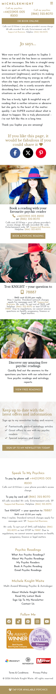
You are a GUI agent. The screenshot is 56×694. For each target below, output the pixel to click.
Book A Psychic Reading (28, 236)
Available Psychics (29, 690)
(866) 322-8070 (42, 13)
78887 (31, 292)
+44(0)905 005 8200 (30, 216)
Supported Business (16, 32)
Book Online (28, 21)
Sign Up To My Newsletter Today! (28, 448)
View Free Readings (28, 390)
